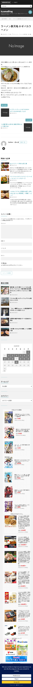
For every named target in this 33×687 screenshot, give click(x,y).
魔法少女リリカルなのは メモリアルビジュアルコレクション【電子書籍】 (22, 461)
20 (16, 362)
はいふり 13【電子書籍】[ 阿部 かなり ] (22, 445)
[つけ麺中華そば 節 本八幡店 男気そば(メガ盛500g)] (28, 127)
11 (8, 358)
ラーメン (16, 34)
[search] (30, 6)
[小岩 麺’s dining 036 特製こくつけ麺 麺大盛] (5, 332)
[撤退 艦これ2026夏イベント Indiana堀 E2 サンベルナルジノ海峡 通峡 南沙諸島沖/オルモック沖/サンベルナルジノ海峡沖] (5, 290)
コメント (3, 223)
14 (20, 358)
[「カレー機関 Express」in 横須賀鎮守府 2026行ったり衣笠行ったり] (5, 312)
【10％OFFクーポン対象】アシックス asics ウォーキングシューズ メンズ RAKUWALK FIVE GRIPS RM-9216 (24, 629)
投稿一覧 (22, 142)
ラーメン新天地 (23, 34)
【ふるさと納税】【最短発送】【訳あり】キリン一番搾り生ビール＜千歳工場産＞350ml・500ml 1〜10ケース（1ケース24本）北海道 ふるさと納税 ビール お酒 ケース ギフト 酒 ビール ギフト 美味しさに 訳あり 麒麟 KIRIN (24, 597)
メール (3, 248)
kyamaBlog (7, 11)
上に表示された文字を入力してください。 (12, 265)
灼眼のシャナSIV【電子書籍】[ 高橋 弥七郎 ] (22, 490)
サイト (2, 255)
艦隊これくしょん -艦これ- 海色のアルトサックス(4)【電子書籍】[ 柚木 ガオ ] (22, 476)
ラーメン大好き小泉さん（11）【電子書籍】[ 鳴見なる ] (22, 505)
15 (24, 358)
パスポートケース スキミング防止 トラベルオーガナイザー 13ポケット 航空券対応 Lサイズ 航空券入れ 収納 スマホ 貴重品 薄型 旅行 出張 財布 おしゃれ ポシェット (24, 614)
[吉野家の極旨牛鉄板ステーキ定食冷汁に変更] (5, 322)
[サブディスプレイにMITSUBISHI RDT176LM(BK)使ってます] (5, 112)
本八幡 (29, 34)
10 (5, 358)
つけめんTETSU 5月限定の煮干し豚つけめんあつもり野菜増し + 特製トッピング (21, 193)
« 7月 (4, 371)
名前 (3, 241)
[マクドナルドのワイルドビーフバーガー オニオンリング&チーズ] (5, 180)
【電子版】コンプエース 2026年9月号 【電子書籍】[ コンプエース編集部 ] (22, 415)
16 (28, 358)
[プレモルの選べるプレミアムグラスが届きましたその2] (5, 301)
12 (12, 358)
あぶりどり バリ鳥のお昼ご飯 (18, 163)
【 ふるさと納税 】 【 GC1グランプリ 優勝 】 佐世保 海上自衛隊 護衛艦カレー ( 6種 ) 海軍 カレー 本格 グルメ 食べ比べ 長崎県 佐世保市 (24, 539)
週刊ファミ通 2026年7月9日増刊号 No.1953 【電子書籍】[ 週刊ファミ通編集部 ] (23, 430)
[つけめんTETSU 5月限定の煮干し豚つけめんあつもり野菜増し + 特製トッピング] (5, 194)
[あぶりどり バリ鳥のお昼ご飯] (5, 167)
